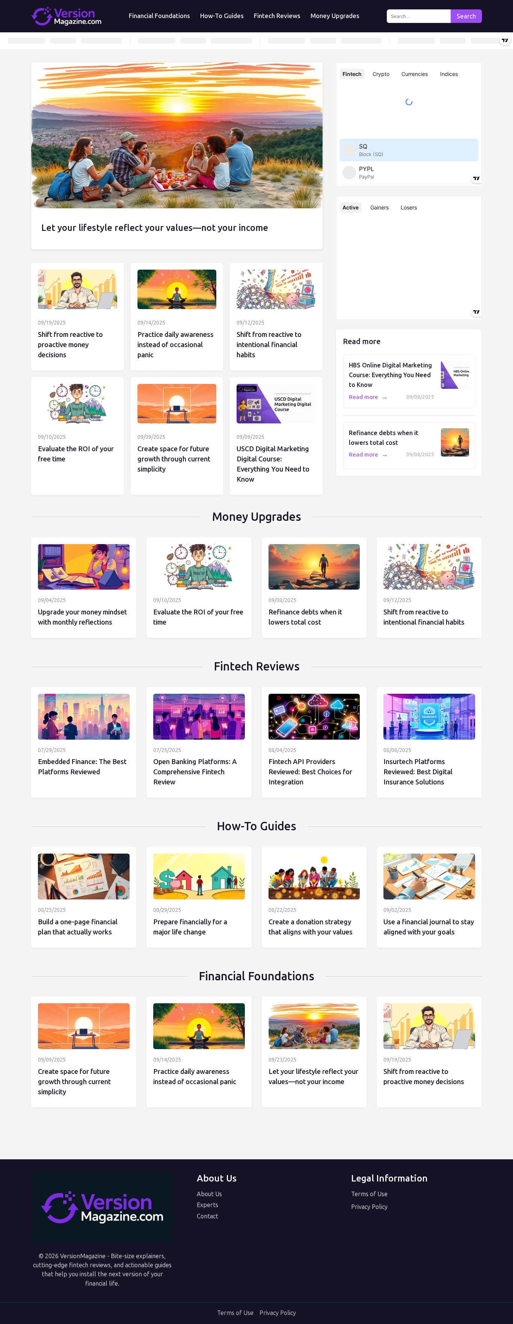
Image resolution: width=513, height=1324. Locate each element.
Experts (207, 1205)
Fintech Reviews (277, 16)
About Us (209, 1194)
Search (466, 16)
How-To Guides (222, 16)
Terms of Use (369, 1194)
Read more (368, 397)
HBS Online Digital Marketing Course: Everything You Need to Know (390, 375)
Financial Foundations (159, 16)
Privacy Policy (369, 1206)
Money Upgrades (335, 16)
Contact (207, 1216)
